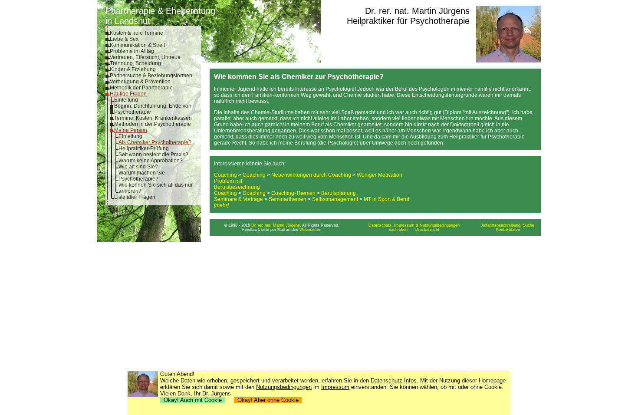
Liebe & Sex (124, 39)
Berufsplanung (338, 193)
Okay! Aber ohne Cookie (268, 400)
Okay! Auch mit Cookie (192, 400)
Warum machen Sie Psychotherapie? (141, 176)
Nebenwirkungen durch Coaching (311, 175)
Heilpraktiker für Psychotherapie (408, 21)
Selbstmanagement (335, 199)
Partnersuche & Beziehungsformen (151, 75)
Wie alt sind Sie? (138, 167)
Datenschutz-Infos (394, 380)
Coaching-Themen (293, 193)
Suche (528, 225)
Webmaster (309, 229)
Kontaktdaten (508, 229)
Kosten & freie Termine (136, 33)
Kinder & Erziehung (133, 69)
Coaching (225, 175)
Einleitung (126, 100)
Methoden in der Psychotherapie (152, 124)
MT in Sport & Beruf (386, 199)
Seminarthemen (287, 199)
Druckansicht (427, 229)
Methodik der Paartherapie (141, 88)
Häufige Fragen (128, 94)
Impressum (335, 387)
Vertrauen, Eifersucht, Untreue (145, 57)
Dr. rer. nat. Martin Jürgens (417, 11)
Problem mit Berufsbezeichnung (237, 184)
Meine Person (130, 130)
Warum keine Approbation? (150, 161)
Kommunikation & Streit (137, 45)
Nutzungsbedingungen (284, 387)
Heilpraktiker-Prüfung (143, 148)
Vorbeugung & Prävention (140, 82)
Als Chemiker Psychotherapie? (154, 142)
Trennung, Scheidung (135, 63)
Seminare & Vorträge (238, 199)
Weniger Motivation (379, 175)
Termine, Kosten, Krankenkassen (153, 118)
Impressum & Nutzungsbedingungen (427, 225)
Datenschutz (379, 225)
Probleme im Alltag (132, 51)
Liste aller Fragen (134, 197)
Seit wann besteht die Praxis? (153, 155)
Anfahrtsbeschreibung (500, 225)
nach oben (398, 229)
